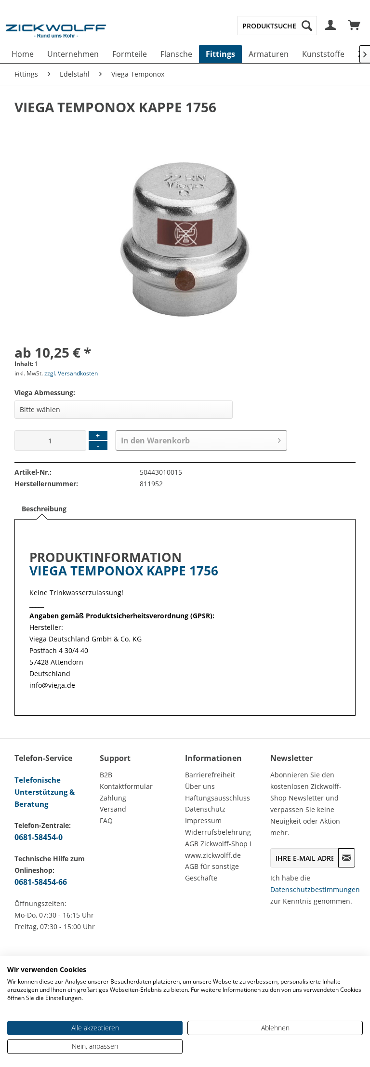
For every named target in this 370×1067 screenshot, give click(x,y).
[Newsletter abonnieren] (346, 857)
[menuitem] (277, 25)
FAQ (106, 820)
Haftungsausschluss (217, 797)
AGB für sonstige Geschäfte (212, 872)
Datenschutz (205, 809)
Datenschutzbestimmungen (315, 889)
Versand (113, 809)
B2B (106, 774)
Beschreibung (44, 508)
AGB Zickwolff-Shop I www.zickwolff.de (218, 849)
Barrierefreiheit (210, 774)
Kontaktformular (126, 786)
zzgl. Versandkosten (71, 373)
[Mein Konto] (331, 25)
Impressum (203, 820)
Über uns (200, 786)
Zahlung (113, 797)
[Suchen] (307, 25)
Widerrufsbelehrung (218, 832)
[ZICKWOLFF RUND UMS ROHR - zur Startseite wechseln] (56, 36)
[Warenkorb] (354, 25)
